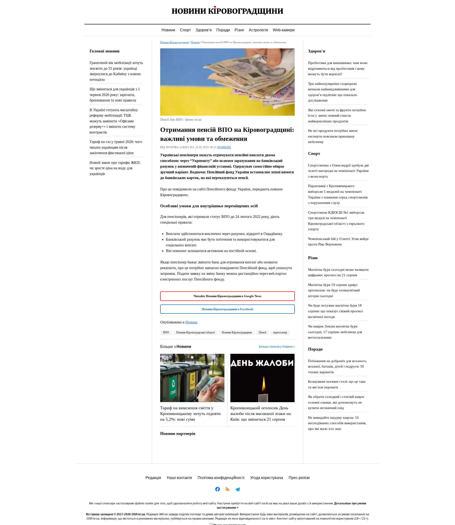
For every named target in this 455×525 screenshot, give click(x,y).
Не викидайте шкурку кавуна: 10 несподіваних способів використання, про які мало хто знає (337, 423)
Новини (168, 30)
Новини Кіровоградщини (174, 42)
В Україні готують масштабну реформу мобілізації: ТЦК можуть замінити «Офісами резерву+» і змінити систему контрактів (114, 121)
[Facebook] (217, 490)
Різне (239, 30)
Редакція (153, 478)
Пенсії (262, 332)
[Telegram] (237, 490)
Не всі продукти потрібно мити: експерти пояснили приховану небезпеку (333, 136)
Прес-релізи (299, 478)
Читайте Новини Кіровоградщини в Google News (227, 296)
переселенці (280, 332)
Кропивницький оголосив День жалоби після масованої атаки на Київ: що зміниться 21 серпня (260, 413)
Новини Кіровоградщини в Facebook (227, 309)
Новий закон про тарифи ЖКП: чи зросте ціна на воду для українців (115, 168)
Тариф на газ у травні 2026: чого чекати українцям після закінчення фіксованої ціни (116, 147)
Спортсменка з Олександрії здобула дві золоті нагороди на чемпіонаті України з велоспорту (338, 170)
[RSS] (227, 490)
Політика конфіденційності (221, 478)
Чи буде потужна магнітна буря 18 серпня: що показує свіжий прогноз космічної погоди (335, 310)
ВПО (166, 332)
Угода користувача (266, 478)
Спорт (185, 30)
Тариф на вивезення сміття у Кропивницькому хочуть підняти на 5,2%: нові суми (190, 413)
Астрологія (258, 30)
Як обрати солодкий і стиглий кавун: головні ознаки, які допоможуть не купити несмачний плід (336, 402)
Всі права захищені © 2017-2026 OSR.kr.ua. (116, 514)
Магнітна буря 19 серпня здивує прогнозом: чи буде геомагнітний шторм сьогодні (334, 290)
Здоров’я (204, 30)
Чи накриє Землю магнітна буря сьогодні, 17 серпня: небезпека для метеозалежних (335, 331)
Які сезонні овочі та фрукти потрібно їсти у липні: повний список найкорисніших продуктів (337, 115)
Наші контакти (179, 478)
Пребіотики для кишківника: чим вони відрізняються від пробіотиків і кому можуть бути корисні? (337, 68)
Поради (223, 30)
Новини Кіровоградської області (195, 332)
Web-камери (284, 30)
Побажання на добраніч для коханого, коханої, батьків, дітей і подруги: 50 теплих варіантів (337, 366)
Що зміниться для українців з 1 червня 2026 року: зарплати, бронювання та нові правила (115, 94)
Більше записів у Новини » (277, 346)
